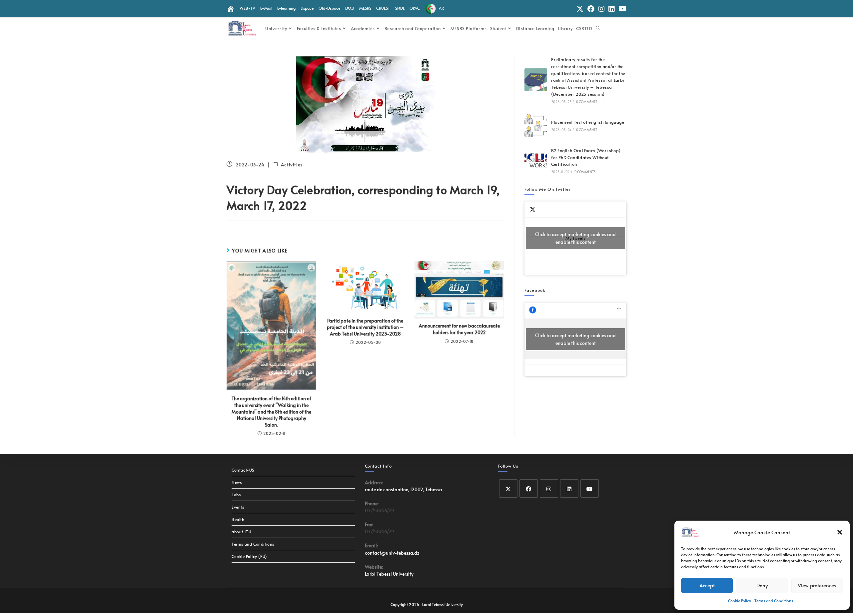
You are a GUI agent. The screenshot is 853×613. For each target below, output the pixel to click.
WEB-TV (247, 8)
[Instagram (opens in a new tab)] (601, 8)
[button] (839, 532)
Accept (707, 585)
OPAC (415, 8)
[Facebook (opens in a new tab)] (590, 8)
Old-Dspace (329, 8)
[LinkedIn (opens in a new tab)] (611, 8)
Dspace (307, 8)
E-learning (286, 8)
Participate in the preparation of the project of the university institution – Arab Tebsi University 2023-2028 (365, 327)
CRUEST (383, 8)
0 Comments (586, 101)
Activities (292, 164)
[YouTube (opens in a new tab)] (621, 8)
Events (238, 507)
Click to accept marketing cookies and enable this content (575, 238)
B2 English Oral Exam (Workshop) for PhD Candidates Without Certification (585, 157)
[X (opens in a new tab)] (579, 8)
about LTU (241, 531)
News (237, 482)
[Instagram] (549, 488)
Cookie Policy (739, 600)
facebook (534, 290)
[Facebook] (528, 488)
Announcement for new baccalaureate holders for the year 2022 (459, 329)
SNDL (400, 8)
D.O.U (349, 8)
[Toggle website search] (598, 28)
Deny (762, 585)
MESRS (365, 8)
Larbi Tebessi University (389, 574)
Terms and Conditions (773, 600)
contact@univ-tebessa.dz (392, 553)
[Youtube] (589, 488)
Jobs (236, 494)
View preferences (817, 585)
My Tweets (575, 238)
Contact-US (243, 470)
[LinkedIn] (569, 488)
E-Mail (266, 8)
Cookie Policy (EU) (249, 556)
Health (238, 519)
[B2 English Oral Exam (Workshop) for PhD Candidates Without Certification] (535, 160)
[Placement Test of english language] (535, 125)
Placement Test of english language (587, 122)
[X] (508, 488)
